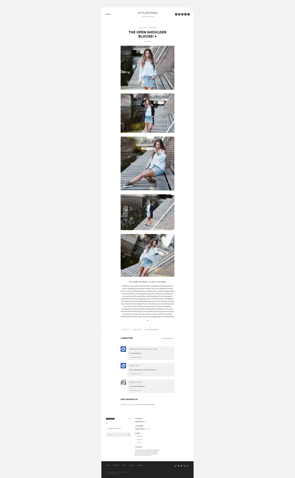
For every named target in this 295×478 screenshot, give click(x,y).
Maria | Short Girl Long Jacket (140, 349)
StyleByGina (148, 12)
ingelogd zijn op (131, 404)
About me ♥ (140, 436)
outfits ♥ (124, 465)
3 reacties (152, 27)
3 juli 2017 (136, 357)
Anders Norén (115, 474)
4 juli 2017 (136, 373)
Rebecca (132, 382)
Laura (131, 366)
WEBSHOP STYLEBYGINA (114, 428)
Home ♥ (139, 442)
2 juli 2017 (142, 27)
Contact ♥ (139, 439)
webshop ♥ (140, 465)
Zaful (132, 314)
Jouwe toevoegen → (167, 338)
